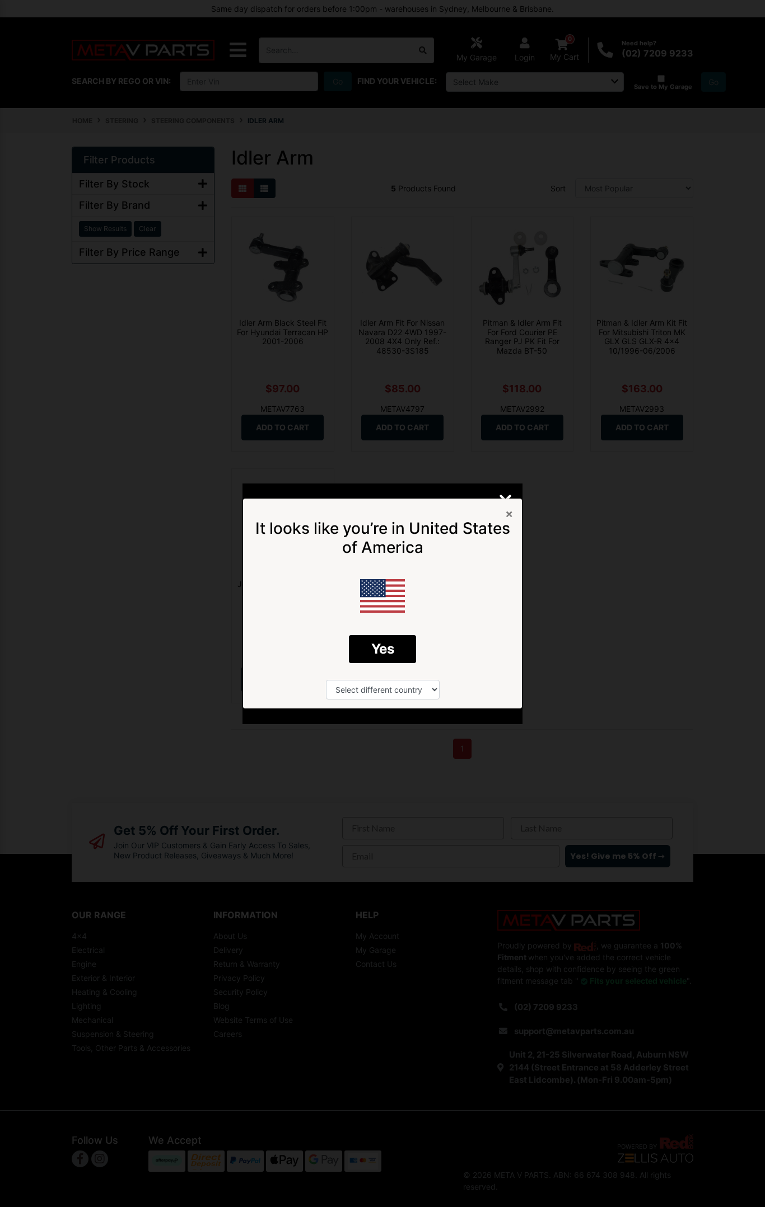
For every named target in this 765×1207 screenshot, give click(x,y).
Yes (382, 649)
